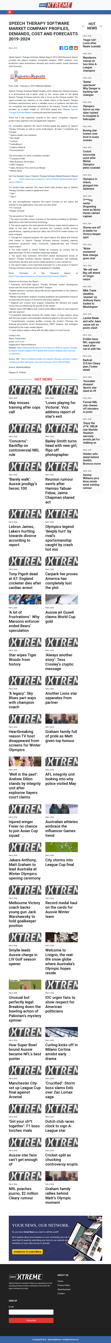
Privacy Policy (64, 1285)
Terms (60, 1281)
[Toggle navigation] (10, 12)
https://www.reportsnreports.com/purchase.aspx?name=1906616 (38, 276)
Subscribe (31, 1320)
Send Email (19, 341)
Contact (61, 1293)
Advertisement (64, 1289)
